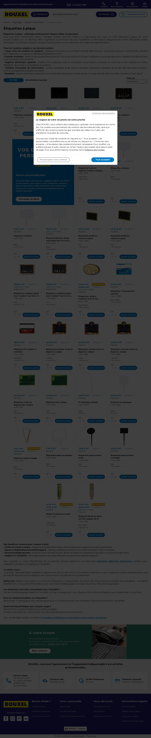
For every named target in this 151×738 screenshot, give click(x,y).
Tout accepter (103, 160)
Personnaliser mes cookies (53, 160)
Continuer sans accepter (103, 113)
